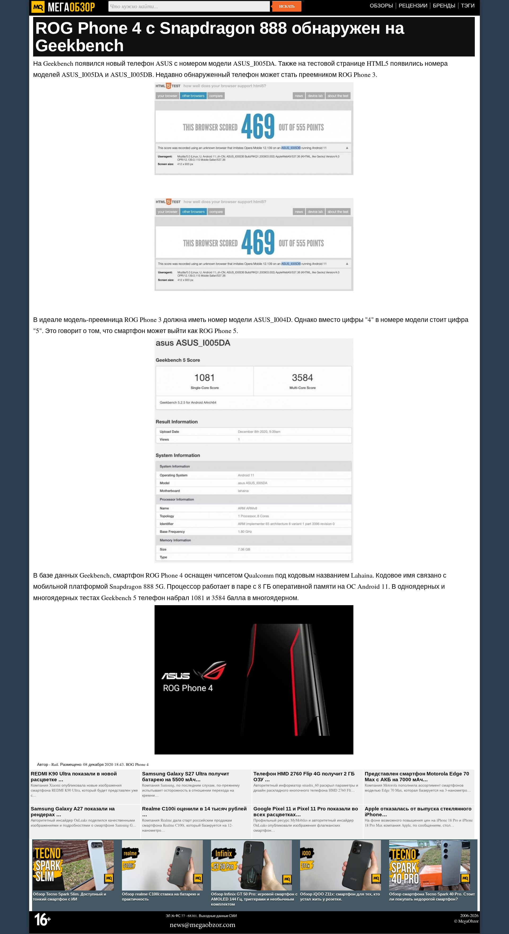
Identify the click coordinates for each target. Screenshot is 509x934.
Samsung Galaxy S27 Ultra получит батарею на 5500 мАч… (185, 776)
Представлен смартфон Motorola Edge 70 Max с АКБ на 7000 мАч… (417, 776)
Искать (287, 6)
